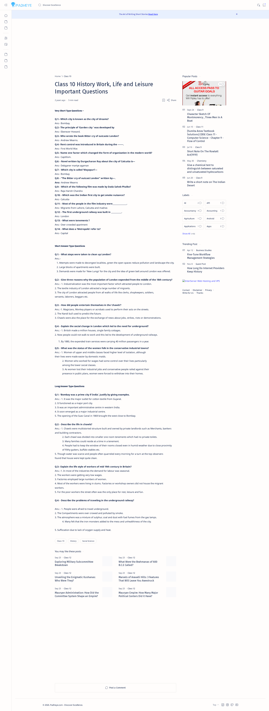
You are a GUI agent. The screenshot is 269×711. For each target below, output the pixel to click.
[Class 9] (200, 110)
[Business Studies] (204, 250)
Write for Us (187, 292)
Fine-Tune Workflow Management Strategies (201, 256)
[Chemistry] (201, 161)
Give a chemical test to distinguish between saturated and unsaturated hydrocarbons (205, 168)
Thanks (199, 292)
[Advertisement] (140, 46)
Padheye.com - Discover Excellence (66, 705)
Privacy (208, 290)
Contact (186, 290)
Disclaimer (197, 290)
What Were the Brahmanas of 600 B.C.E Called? (138, 563)
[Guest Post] (201, 264)
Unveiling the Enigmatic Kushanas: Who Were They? (75, 579)
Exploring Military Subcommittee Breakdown (74, 563)
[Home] (6, 15)
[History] (73, 541)
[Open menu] (6, 5)
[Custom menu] (6, 54)
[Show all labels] (188, 233)
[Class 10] (61, 541)
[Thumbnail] (107, 561)
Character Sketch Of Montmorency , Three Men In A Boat (204, 117)
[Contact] (6, 44)
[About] (6, 38)
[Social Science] (88, 541)
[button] (221, 84)
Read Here (153, 14)
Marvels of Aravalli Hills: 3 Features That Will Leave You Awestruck (139, 579)
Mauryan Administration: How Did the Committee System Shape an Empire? (77, 594)
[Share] (171, 100)
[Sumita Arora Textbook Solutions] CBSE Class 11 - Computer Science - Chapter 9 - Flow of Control (205, 136)
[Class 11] (199, 127)
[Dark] (258, 5)
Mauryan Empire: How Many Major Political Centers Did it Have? (138, 594)
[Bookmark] (264, 5)
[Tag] (67, 557)
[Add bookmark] (163, 100)
